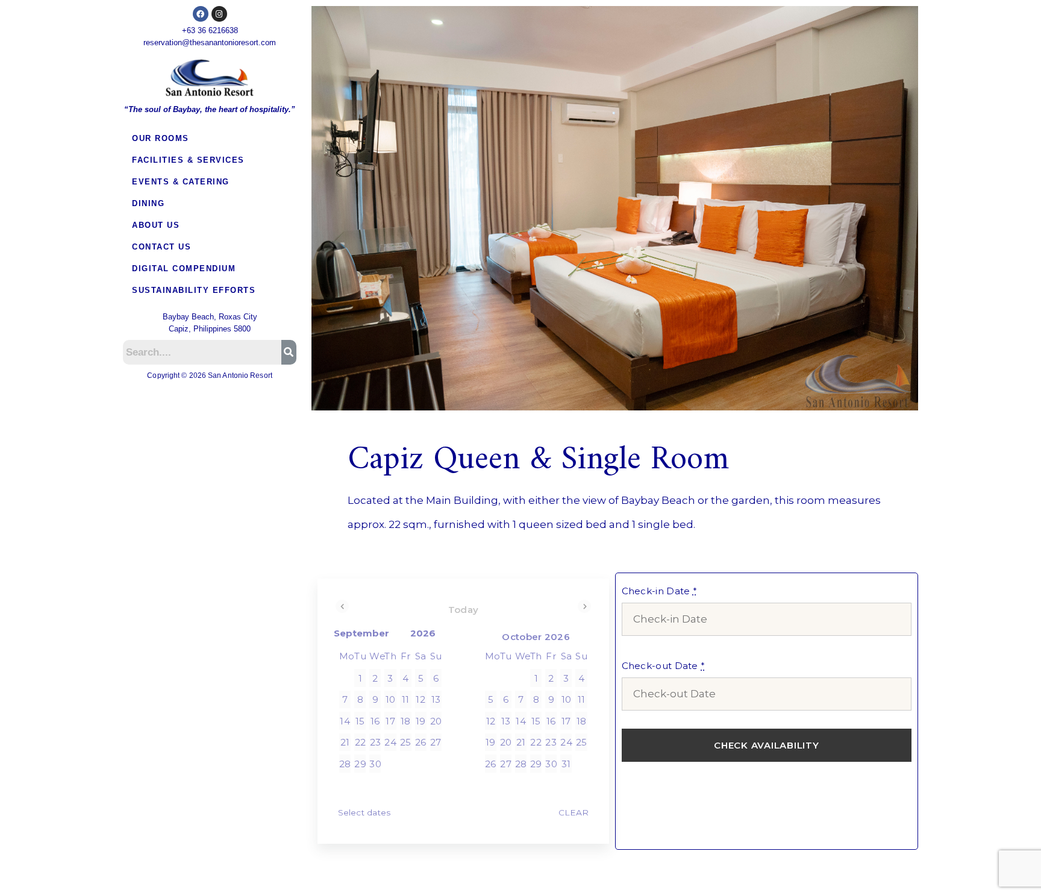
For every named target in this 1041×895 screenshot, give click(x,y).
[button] (209, 138)
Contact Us (161, 246)
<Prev (342, 606)
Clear (573, 812)
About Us (156, 225)
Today (463, 609)
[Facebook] (200, 14)
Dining (148, 203)
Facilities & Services (188, 160)
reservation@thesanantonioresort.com (209, 42)
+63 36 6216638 (210, 30)
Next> (584, 606)
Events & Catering (181, 181)
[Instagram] (219, 14)
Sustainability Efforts (193, 290)
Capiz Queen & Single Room (538, 460)
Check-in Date (660, 591)
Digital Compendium (184, 268)
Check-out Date (663, 665)
